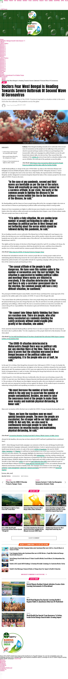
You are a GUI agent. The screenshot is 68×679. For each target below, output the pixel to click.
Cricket (25, 0)
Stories (2, 74)
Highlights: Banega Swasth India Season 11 (12, 41)
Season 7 (2, 53)
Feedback (3, 664)
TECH (46, 0)
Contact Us (3, 669)
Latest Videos (4, 43)
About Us (2, 662)
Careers (2, 670)
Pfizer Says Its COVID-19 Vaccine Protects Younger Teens (26, 252)
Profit (11, 0)
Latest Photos (4, 58)
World (6, 0)
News (4, 79)
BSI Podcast (3, 76)
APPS (62, 0)
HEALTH (41, 0)
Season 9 (2, 55)
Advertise (3, 661)
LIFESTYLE (35, 0)
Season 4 (2, 49)
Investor (2, 666)
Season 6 (2, 51)
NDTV (1, 0)
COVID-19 (35, 157)
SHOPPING (57, 0)
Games (51, 0)
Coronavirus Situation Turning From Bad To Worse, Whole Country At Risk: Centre (34, 435)
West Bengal (24, 476)
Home (1, 39)
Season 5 (2, 50)
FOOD (30, 0)
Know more (18, 658)
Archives (2, 660)
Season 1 (2, 45)
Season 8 (2, 54)
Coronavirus (16, 476)
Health (2, 72)
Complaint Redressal (6, 668)
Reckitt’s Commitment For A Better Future (12, 75)
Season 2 (2, 46)
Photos (2, 57)
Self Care (2, 71)
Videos (2, 42)
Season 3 (2, 47)
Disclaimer (3, 665)
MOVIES (19, 0)
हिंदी (15, 0)
